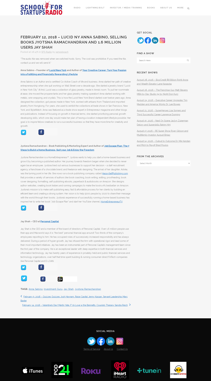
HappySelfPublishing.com (115, 173)
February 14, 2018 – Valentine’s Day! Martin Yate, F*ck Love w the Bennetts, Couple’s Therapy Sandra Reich (75, 305)
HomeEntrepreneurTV (111, 201)
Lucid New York (57, 70)
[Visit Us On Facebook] (147, 43)
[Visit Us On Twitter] (140, 43)
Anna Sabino (36, 289)
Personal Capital (49, 221)
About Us (108, 349)
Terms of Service (91, 349)
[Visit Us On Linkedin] (155, 43)
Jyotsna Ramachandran (88, 289)
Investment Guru (53, 289)
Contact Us (122, 349)
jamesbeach (62, 52)
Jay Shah (69, 289)
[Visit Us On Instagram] (162, 43)
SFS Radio (46, 52)
